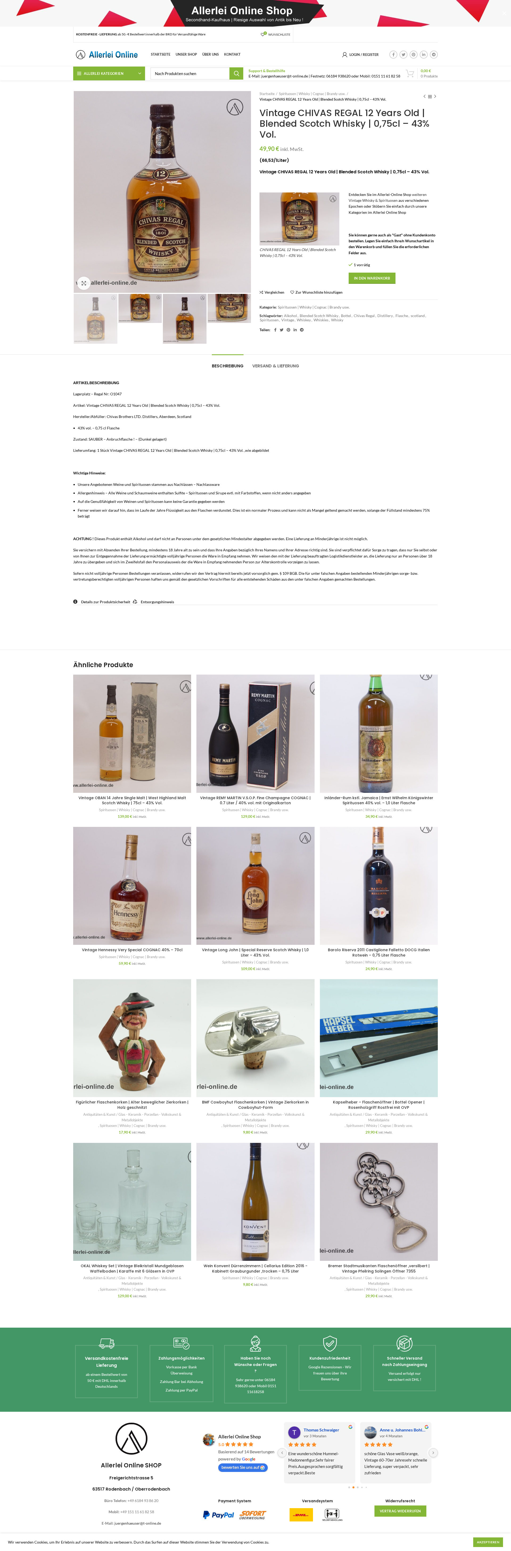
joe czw (387, 1429)
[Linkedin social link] (424, 55)
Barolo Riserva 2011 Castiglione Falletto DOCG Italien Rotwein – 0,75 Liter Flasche (379, 952)
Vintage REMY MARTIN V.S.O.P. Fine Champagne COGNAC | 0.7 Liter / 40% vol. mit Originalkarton (255, 800)
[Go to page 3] (362, 1487)
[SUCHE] (236, 73)
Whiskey (304, 320)
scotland (418, 316)
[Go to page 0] (349, 1487)
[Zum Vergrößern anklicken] (83, 283)
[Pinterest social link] (414, 55)
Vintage (287, 320)
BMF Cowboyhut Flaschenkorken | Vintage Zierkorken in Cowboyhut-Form (255, 1104)
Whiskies (321, 320)
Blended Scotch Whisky (319, 316)
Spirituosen (269, 320)
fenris (309, 1429)
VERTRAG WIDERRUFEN (400, 1511)
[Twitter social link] (403, 55)
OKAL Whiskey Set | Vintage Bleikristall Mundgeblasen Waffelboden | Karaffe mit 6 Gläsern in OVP (132, 1268)
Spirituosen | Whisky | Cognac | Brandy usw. (312, 94)
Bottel (346, 316)
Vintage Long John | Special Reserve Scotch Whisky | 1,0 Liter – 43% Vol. (255, 952)
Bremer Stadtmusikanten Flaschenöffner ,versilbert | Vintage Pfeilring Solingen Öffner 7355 (379, 1268)
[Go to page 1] (353, 1487)
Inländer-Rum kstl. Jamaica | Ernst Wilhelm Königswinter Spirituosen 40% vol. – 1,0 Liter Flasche (378, 800)
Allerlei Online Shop (239, 1436)
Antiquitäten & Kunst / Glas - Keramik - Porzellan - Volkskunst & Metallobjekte (132, 1117)
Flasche (401, 316)
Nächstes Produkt (435, 96)
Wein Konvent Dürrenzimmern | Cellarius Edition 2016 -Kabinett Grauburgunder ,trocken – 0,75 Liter (255, 1268)
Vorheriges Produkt (424, 96)
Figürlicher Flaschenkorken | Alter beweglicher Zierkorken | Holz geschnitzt (132, 1104)
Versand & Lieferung (275, 366)
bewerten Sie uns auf (240, 1467)
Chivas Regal (364, 316)
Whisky (337, 320)
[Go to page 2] (358, 1487)
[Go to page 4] (366, 1487)
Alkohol (290, 316)
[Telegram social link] (434, 55)
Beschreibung (228, 366)
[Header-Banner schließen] (504, 13)
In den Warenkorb (372, 278)
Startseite (267, 94)
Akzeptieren (488, 1542)
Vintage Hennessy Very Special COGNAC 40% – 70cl (132, 950)
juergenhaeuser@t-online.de (137, 1523)
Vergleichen (274, 292)
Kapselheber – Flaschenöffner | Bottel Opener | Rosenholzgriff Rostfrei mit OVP (379, 1104)
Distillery (385, 316)
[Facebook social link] (393, 55)
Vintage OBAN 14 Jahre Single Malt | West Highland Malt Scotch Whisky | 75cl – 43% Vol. (132, 800)
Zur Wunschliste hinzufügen (319, 292)
